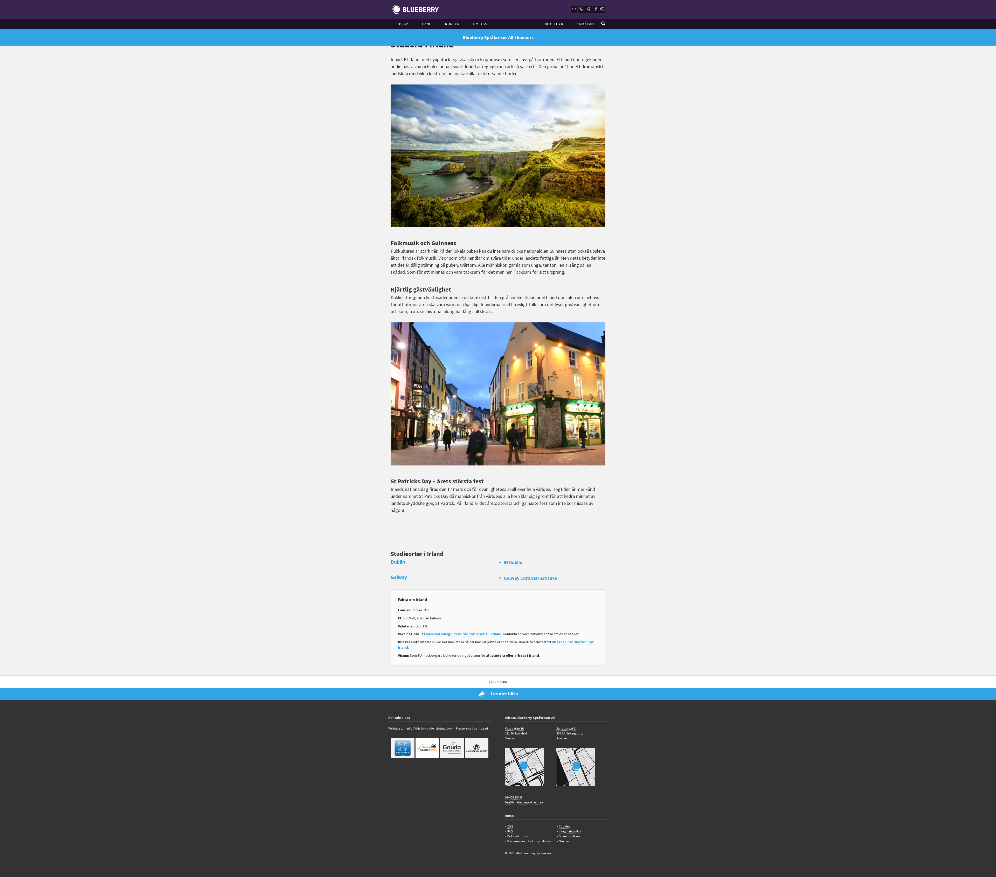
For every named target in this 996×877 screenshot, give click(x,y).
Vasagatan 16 (514, 728)
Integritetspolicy (570, 831)
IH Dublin (513, 562)
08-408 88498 (513, 797)
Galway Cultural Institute (530, 578)
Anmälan (585, 24)
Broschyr (553, 24)
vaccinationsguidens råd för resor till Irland (463, 634)
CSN (510, 826)
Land (427, 24)
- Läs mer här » (503, 694)
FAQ (510, 831)
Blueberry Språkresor (537, 853)
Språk (403, 24)
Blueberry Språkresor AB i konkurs (498, 37)
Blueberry (421, 9)
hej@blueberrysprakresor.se (524, 802)
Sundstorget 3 (566, 728)
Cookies (564, 826)
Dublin (398, 562)
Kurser (452, 24)
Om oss (480, 24)
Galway (399, 577)
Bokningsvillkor (569, 836)
